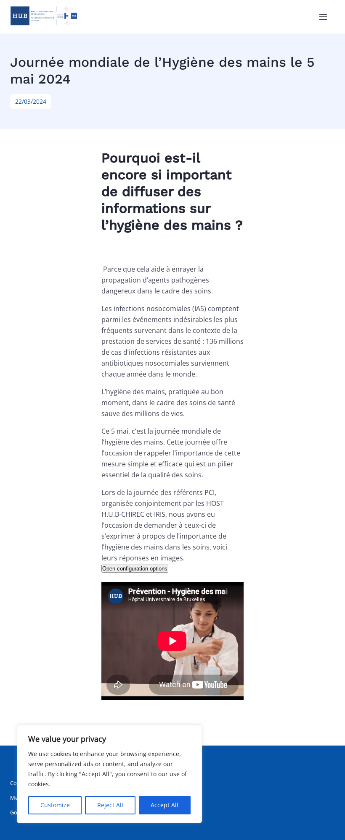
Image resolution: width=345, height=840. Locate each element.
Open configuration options (134, 568)
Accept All (164, 805)
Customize (55, 805)
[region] (109, 774)
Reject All (110, 805)
